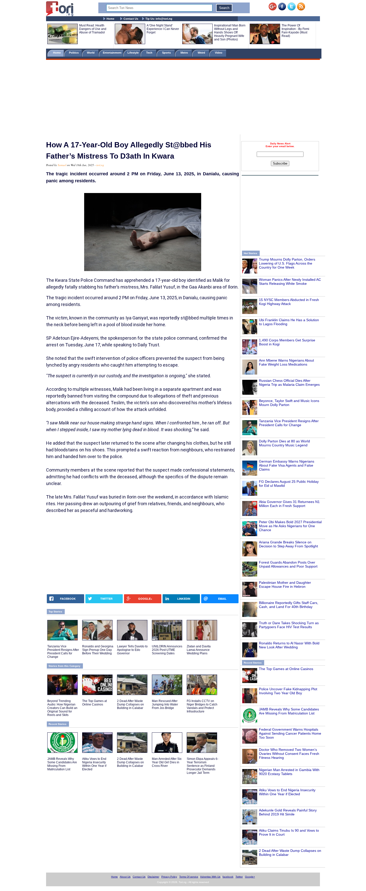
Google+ (250, 876)
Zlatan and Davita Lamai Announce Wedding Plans (199, 650)
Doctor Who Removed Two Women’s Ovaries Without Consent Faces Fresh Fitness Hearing (289, 754)
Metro (185, 52)
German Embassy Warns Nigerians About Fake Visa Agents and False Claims (286, 465)
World (91, 52)
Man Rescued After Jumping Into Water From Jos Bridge (165, 704)
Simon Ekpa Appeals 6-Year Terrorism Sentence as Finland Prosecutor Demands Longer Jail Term (202, 766)
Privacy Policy (169, 876)
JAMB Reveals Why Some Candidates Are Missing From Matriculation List (289, 711)
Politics (74, 52)
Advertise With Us (210, 876)
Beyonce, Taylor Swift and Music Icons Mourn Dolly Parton (289, 403)
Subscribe (280, 163)
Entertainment (112, 52)
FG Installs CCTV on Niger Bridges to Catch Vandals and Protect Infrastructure (202, 706)
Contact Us (130, 18)
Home (110, 18)
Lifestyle (133, 52)
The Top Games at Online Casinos (286, 669)
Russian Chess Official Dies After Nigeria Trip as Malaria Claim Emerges (289, 383)
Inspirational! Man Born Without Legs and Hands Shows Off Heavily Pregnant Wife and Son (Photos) (229, 32)
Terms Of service (188, 876)
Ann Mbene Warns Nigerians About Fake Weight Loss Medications (286, 362)
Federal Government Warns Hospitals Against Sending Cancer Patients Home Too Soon (290, 733)
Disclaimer (153, 876)
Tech (149, 52)
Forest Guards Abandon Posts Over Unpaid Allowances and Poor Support (288, 564)
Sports (167, 52)
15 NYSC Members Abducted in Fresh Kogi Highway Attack (289, 302)
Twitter (239, 876)
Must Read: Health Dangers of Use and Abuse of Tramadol (92, 29)
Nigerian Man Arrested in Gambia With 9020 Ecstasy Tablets (289, 772)
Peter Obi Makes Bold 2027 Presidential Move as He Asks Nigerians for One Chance (290, 526)
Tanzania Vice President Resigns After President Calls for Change (289, 423)
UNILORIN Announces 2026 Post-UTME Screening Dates (167, 650)
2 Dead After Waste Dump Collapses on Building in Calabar (130, 704)
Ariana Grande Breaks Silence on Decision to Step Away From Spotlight (288, 544)
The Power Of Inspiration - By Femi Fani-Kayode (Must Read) (295, 31)
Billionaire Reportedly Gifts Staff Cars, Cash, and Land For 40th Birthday (288, 605)
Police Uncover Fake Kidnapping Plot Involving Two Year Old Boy (288, 691)
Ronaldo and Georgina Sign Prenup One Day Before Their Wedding (97, 650)
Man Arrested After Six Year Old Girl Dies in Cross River (167, 762)
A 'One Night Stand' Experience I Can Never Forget (163, 29)
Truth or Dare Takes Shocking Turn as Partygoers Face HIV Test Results (289, 625)
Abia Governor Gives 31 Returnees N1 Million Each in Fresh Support (289, 504)
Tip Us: (158, 18)
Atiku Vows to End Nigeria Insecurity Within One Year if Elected (287, 792)
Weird (202, 52)
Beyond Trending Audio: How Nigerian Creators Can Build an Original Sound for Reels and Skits (62, 708)
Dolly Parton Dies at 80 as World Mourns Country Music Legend (284, 443)
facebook (228, 876)
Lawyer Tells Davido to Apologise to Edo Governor (132, 650)
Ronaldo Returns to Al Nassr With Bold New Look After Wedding (289, 645)
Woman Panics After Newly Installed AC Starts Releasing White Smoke (290, 282)
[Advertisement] (183, 98)
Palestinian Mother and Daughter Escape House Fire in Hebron (285, 585)
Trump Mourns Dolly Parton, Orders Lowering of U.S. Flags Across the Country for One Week (287, 263)
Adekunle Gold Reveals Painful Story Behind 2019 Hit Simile (288, 812)
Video (219, 52)
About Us (125, 876)
